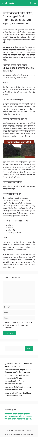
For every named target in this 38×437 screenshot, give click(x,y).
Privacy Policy (19, 430)
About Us (10, 430)
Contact (28, 430)
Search (29, 348)
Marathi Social (8, 3)
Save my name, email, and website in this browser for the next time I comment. (19, 324)
